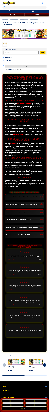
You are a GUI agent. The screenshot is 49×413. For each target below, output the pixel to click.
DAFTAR (12, 14)
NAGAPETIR (24, 84)
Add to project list (25, 66)
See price (10, 370)
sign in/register (12, 69)
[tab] (13, 375)
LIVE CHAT (25, 409)
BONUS (37, 404)
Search (4, 7)
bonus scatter (13, 143)
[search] (24, 7)
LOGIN (37, 14)
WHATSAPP (13, 400)
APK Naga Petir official (18, 134)
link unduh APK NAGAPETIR (24, 103)
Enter (42, 52)
